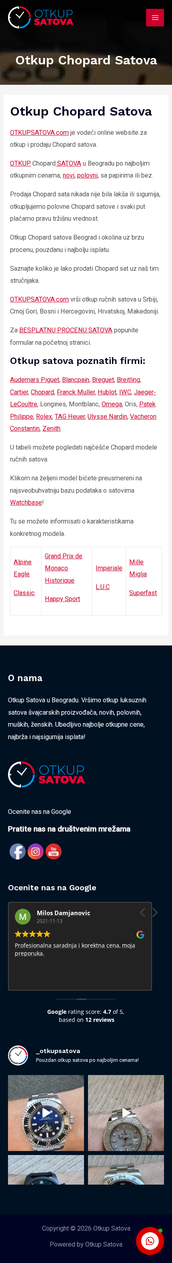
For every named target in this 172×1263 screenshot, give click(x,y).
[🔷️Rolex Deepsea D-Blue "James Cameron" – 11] (46, 1113)
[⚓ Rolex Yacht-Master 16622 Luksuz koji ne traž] (126, 1113)
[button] (154, 915)
